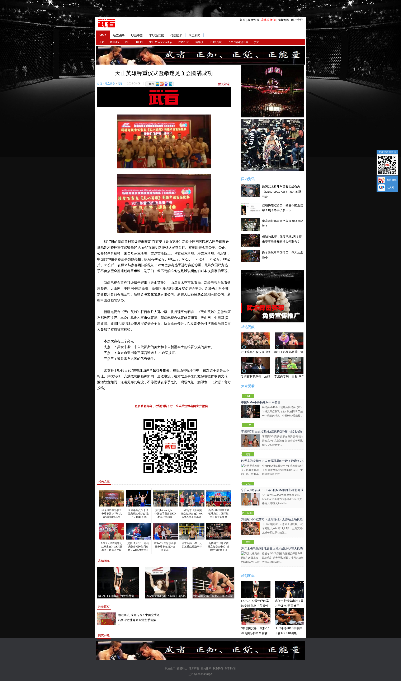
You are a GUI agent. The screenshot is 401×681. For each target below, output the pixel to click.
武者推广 (170, 668)
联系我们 (218, 668)
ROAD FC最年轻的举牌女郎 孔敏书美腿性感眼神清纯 (255, 606)
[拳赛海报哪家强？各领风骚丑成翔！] (250, 224)
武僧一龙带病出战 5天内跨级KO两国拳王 (289, 603)
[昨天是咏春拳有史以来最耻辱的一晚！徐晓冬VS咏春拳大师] (250, 471)
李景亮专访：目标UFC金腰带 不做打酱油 (301, 376)
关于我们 (230, 668)
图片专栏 (297, 20)
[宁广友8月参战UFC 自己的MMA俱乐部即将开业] (250, 499)
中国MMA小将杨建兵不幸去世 (260, 402)
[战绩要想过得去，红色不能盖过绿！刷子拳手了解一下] (250, 208)
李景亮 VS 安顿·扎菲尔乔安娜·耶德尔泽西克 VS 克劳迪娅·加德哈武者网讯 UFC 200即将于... (282, 440)
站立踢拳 (119, 35)
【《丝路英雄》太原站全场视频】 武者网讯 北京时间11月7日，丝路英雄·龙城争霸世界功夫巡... (282, 528)
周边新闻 (194, 35)
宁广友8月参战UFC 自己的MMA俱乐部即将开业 (272, 490)
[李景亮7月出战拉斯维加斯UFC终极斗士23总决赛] (250, 440)
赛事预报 (253, 20)
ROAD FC (183, 42)
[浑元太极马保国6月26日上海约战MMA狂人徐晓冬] (250, 559)
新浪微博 (392, 179)
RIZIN (139, 42)
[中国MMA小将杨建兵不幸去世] (250, 411)
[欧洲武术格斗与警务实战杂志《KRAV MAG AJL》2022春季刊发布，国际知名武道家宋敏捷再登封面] (250, 190)
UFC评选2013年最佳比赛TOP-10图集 (288, 630)
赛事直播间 (268, 20)
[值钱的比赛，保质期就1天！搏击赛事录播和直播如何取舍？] (250, 240)
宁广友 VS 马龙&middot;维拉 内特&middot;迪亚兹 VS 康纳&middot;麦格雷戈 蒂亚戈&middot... (282, 499)
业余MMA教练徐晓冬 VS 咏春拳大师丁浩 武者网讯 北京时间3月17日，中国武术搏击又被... (282, 470)
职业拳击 (137, 35)
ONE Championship (160, 42)
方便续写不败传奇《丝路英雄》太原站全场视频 (272, 519)
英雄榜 (199, 42)
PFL (127, 42)
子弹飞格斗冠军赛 (238, 42)
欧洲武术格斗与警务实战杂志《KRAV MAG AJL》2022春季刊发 (281, 192)
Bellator (114, 42)
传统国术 (176, 35)
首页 (243, 20)
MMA (103, 35)
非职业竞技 (156, 35)
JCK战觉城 (215, 42)
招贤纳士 (182, 668)
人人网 (390, 187)
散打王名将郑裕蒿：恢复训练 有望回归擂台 (302, 352)
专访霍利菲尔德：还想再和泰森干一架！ (267, 376)
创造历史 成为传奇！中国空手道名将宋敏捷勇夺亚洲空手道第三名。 (139, 620)
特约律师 (206, 668)
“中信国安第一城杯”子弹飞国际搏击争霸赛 (255, 630)
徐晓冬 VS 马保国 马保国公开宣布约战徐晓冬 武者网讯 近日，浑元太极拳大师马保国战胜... (282, 557)
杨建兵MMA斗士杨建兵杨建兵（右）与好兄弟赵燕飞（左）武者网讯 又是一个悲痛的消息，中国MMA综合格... (282, 411)
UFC (101, 42)
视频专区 (283, 20)
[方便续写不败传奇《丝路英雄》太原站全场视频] (250, 528)
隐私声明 (194, 668)
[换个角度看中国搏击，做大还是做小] (250, 255)
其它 (256, 42)
